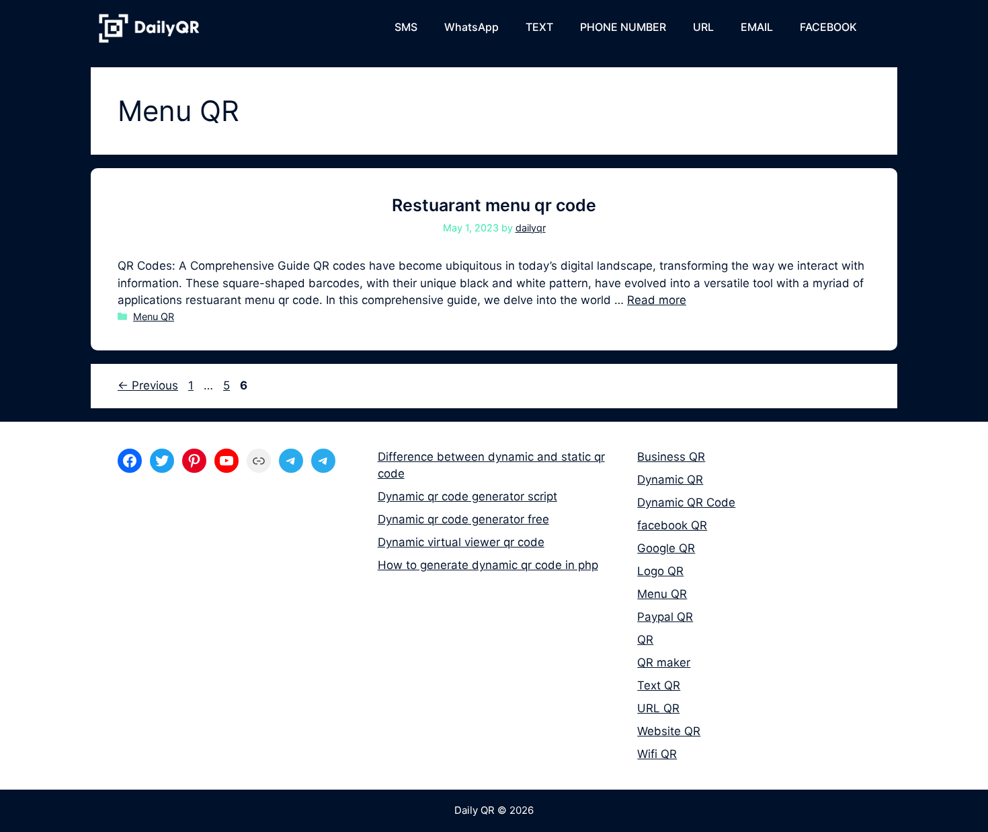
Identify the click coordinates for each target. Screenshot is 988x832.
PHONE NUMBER (623, 27)
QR (645, 639)
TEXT (539, 27)
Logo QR (660, 571)
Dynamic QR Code (686, 502)
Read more (656, 300)
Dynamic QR (670, 479)
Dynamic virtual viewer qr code (461, 542)
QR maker (663, 662)
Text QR (658, 685)
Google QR (666, 548)
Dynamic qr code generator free (463, 519)
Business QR (671, 456)
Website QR (668, 731)
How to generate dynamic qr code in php (488, 565)
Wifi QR (657, 754)
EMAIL (757, 27)
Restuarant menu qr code (494, 205)
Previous (148, 385)
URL (703, 27)
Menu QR (153, 316)
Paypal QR (665, 616)
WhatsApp (471, 27)
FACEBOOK (828, 27)
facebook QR (672, 525)
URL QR (658, 708)
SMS (406, 27)
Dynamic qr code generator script (467, 496)
